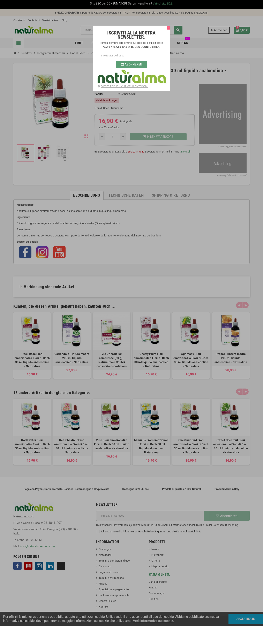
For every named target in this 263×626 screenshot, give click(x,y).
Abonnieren (133, 64)
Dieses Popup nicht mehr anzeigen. (124, 86)
